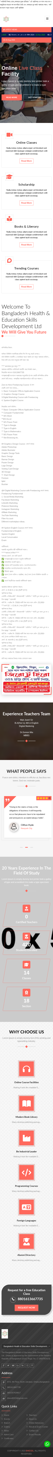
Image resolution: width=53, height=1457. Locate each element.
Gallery (6, 1427)
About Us (32, 1419)
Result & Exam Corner (38, 1427)
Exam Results (34, 1434)
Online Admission (36, 1423)
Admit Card (8, 1434)
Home (6, 1415)
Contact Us (33, 1431)
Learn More (37, 104)
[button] (21, 847)
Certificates (8, 1438)
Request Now (26, 1308)
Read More (26, 161)
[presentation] (6, 83)
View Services (13, 104)
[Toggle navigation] (47, 18)
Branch (6, 1423)
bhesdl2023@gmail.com (17, 1398)
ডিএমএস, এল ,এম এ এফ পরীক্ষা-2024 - (23, 35)
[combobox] (26, 1346)
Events (6, 1419)
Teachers (32, 1415)
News (6, 1431)
